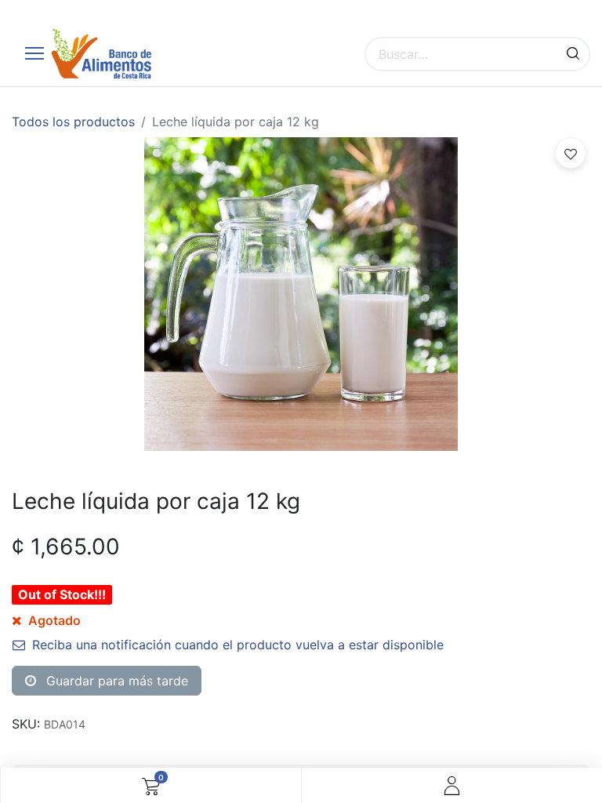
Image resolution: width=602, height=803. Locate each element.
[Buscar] (573, 54)
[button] (570, 153)
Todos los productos (73, 121)
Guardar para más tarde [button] (115, 681)
